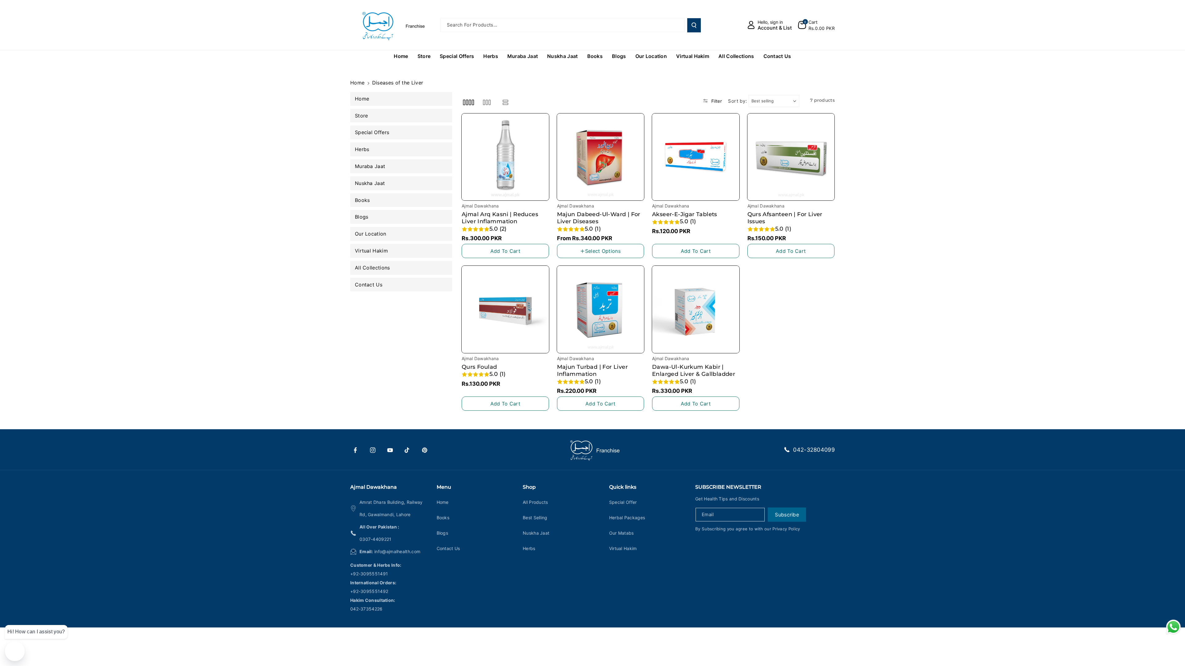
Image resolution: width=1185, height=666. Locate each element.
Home (357, 83)
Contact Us (448, 548)
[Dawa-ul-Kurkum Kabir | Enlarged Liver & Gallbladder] (695, 309)
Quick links (622, 487)
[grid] (468, 102)
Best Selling (535, 517)
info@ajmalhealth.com (397, 551)
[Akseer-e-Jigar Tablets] (695, 157)
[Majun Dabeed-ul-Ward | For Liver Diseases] (600, 157)
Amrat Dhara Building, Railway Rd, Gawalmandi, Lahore (391, 508)
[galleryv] (487, 102)
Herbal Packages (627, 517)
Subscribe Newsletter (728, 487)
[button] (816, 25)
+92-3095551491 (369, 573)
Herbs (529, 548)
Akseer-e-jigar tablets (684, 214)
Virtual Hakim (623, 548)
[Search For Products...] (694, 25)
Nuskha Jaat (536, 533)
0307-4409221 (376, 539)
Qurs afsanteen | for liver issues (784, 218)
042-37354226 (366, 608)
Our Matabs (621, 533)
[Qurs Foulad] (505, 309)
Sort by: (737, 101)
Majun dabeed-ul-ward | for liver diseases (598, 218)
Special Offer (623, 502)
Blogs (442, 533)
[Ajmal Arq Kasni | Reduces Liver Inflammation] (505, 157)
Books (443, 517)
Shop (529, 487)
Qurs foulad (479, 367)
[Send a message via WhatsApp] (1173, 627)
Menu (444, 487)
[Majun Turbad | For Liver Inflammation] (600, 309)
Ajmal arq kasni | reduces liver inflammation (500, 218)
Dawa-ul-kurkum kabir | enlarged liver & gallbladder (693, 370)
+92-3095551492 (369, 591)
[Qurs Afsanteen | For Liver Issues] (791, 157)
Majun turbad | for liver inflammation (592, 370)
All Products (535, 502)
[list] (506, 102)
